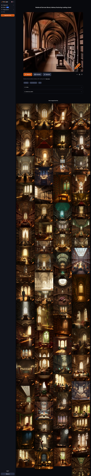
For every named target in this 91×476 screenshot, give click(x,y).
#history (26, 82)
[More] (77, 74)
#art (40, 82)
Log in (7, 471)
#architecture (33, 82)
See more (48, 78)
